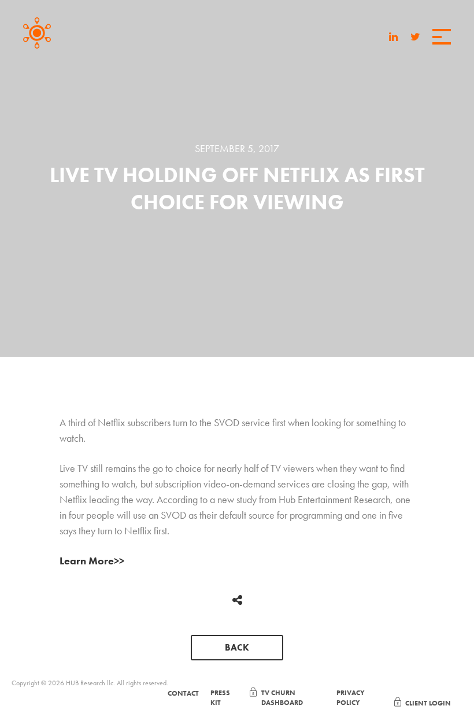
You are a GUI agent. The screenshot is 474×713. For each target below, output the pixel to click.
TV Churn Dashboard (282, 697)
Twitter (415, 36)
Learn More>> (92, 560)
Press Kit (220, 697)
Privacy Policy (350, 697)
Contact (183, 693)
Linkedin (393, 36)
